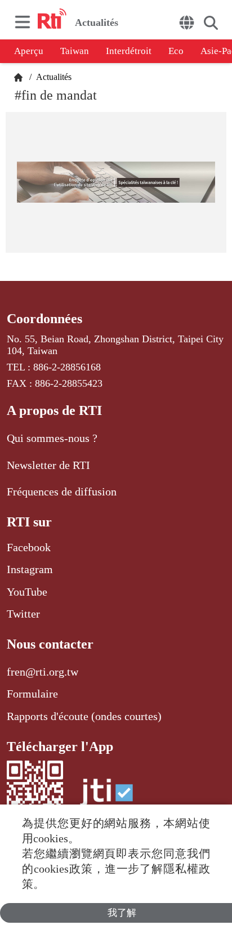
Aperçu (28, 51)
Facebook (29, 547)
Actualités (53, 77)
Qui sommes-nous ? (52, 438)
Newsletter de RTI (48, 465)
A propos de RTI (54, 410)
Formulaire (32, 693)
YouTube (27, 592)
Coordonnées (44, 318)
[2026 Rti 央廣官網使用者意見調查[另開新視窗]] (116, 182)
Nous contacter (50, 644)
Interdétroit (128, 51)
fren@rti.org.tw (42, 671)
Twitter (23, 613)
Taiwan (74, 51)
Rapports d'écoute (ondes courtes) (84, 716)
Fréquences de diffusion (62, 491)
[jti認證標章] (106, 798)
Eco (176, 51)
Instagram (30, 569)
